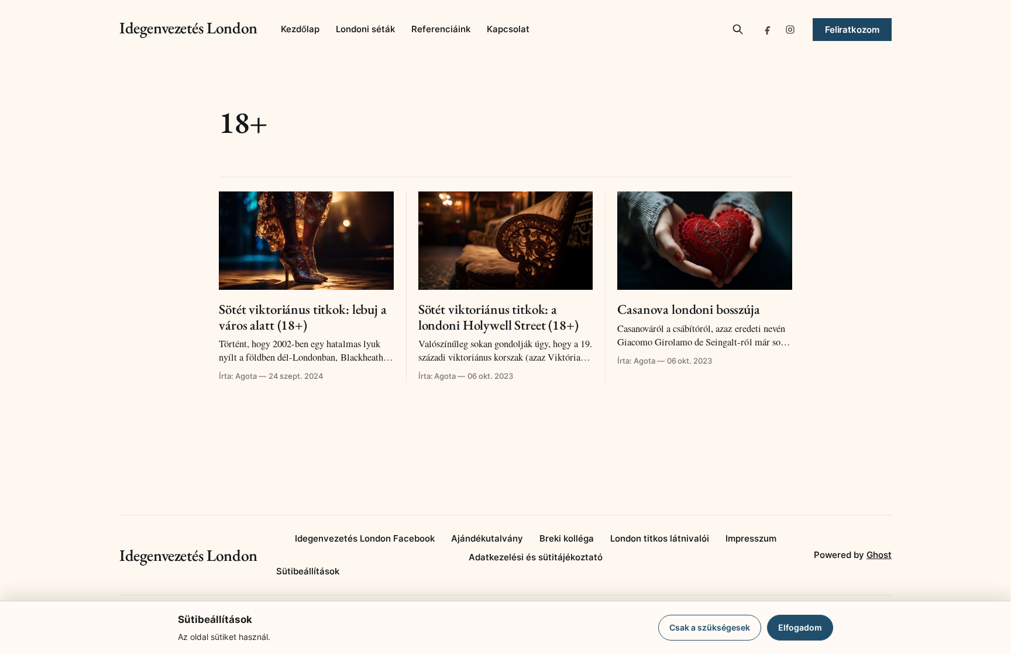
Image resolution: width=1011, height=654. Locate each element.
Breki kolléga (566, 538)
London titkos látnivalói (659, 538)
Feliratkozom (852, 29)
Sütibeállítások (307, 571)
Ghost (879, 554)
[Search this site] (737, 29)
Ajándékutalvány (487, 538)
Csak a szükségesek (709, 627)
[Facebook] (768, 29)
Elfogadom (800, 627)
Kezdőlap (300, 29)
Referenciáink (440, 29)
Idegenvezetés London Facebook (365, 538)
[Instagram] (790, 29)
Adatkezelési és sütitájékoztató (536, 557)
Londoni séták (365, 29)
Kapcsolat (508, 29)
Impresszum (750, 538)
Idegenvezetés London (188, 27)
